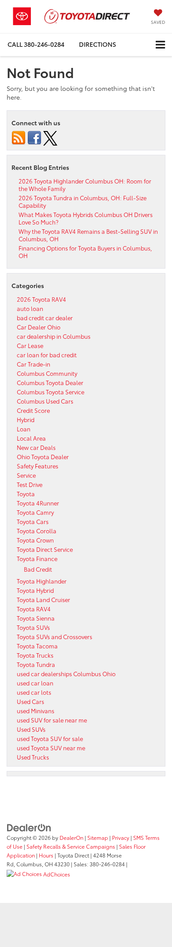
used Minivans (35, 711)
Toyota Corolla (36, 531)
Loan (23, 429)
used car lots (34, 692)
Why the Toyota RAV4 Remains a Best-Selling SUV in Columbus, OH (88, 235)
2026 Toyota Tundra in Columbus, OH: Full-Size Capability (82, 201)
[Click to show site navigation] (160, 45)
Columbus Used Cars (45, 401)
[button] (36, 44)
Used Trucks (33, 757)
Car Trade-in (33, 364)
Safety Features (37, 466)
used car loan (35, 683)
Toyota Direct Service (45, 549)
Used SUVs (31, 729)
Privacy (120, 837)
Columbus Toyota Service (50, 392)
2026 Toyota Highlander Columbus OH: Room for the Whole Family (85, 184)
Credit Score (33, 410)
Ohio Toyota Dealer (43, 456)
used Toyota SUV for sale (50, 738)
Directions (97, 44)
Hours (46, 855)
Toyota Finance (37, 558)
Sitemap (97, 837)
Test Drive (29, 484)
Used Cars (30, 701)
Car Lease (30, 345)
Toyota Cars (33, 521)
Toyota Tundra (36, 664)
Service (26, 475)
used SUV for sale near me (52, 720)
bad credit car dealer (45, 318)
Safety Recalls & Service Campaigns (70, 846)
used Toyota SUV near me (51, 748)
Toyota (26, 494)
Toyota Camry (35, 512)
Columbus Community (47, 373)
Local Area (31, 438)
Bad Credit (38, 569)
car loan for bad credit (47, 355)
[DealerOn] (29, 826)
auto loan (30, 308)
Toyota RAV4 (34, 609)
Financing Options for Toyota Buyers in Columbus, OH (85, 251)
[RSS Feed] (18, 137)
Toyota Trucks (35, 655)
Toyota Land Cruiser (43, 599)
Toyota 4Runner (38, 503)
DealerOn (71, 837)
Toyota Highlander (42, 581)
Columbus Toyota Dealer (50, 382)
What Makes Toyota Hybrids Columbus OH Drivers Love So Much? (86, 218)
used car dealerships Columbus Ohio (66, 673)
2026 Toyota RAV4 (41, 299)
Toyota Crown (35, 540)
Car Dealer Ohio (38, 327)
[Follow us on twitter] (50, 137)
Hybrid (25, 419)
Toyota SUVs (33, 627)
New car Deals (36, 447)
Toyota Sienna (36, 618)
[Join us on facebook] (34, 137)
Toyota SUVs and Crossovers (54, 636)
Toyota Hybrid (35, 590)
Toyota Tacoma (37, 646)
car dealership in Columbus (53, 336)
